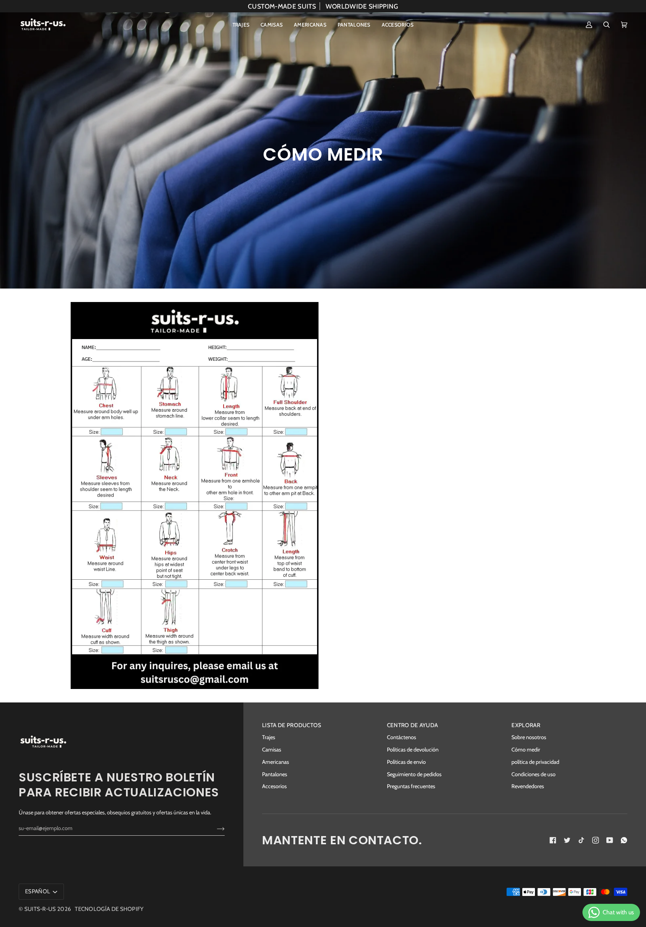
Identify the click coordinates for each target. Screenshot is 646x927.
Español (38, 891)
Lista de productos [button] (292, 725)
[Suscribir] (215, 828)
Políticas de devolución (413, 749)
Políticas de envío (406, 762)
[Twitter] (567, 840)
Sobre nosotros (528, 737)
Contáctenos (401, 737)
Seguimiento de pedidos (414, 774)
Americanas (275, 762)
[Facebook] (553, 840)
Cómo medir (525, 749)
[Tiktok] (581, 840)
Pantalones (274, 774)
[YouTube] (609, 840)
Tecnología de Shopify (109, 908)
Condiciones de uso (533, 774)
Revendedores (527, 786)
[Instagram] (595, 840)
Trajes (268, 737)
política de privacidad (535, 762)
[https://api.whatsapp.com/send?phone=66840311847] (624, 840)
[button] (241, 24)
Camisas (271, 749)
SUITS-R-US (40, 908)
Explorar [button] (525, 725)
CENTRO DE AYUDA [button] (412, 725)
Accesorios (274, 786)
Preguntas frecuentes (411, 786)
